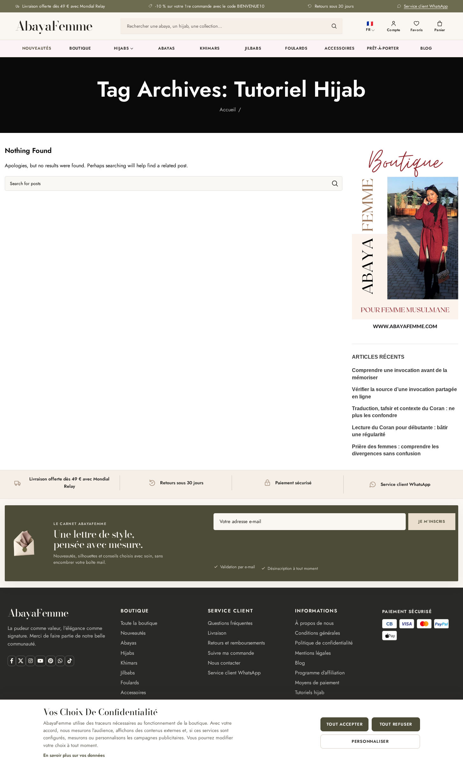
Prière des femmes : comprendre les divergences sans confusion (395, 450)
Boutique (80, 48)
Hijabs (121, 48)
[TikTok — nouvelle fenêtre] (69, 661)
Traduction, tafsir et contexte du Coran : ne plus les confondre (403, 412)
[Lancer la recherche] (334, 26)
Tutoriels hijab (309, 692)
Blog (426, 48)
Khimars (210, 48)
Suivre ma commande (231, 653)
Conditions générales (317, 633)
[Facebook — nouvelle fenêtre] (12, 661)
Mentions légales (313, 653)
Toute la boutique (139, 623)
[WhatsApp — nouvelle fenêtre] (60, 661)
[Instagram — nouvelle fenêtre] (30, 661)
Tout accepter (344, 724)
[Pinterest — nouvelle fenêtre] (51, 661)
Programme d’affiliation (320, 672)
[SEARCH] (335, 183)
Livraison (217, 633)
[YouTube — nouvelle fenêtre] (40, 661)
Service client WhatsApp (234, 672)
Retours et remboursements (236, 642)
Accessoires (340, 48)
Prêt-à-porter (383, 48)
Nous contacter (224, 662)
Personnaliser (370, 741)
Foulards (296, 48)
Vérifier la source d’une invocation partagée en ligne (404, 393)
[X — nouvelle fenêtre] (21, 661)
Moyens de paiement (317, 682)
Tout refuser (396, 724)
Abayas (166, 48)
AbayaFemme (54, 26)
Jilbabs (253, 48)
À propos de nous (314, 623)
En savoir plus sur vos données (74, 755)
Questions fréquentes (230, 623)
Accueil (228, 109)
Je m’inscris (431, 521)
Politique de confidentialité (324, 642)
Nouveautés (37, 48)
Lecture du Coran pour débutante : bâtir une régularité (400, 431)
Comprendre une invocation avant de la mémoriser (399, 374)
